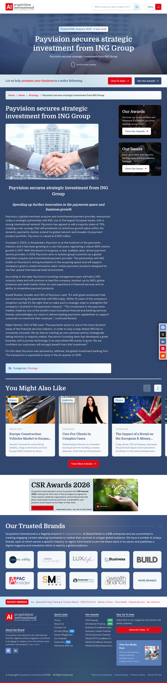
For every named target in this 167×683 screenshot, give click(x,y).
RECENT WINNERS (17, 601)
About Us (59, 623)
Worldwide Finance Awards (95, 623)
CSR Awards (91, 620)
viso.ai (128, 601)
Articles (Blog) (61, 631)
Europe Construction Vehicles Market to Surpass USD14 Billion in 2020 (29, 436)
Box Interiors (116, 601)
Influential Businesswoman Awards (99, 645)
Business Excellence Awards (99, 627)
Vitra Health (84, 601)
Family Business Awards (97, 634)
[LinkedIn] (163, 341)
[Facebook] (163, 327)
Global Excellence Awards (98, 641)
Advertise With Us (63, 645)
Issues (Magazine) (63, 634)
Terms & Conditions (101, 674)
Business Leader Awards (98, 631)
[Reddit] (163, 356)
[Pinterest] (163, 348)
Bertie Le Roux (68, 601)
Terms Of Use (154, 674)
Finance (13, 400)
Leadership (67, 400)
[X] (163, 334)
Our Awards (60, 638)
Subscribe (59, 641)
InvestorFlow (145, 601)
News (22, 95)
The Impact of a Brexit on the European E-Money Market (134, 436)
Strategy (34, 95)
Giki (135, 601)
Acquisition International (31, 674)
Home (11, 95)
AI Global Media (72, 533)
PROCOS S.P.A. (52, 601)
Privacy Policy (138, 674)
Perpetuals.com (100, 601)
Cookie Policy (121, 674)
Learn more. (34, 644)
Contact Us (60, 627)
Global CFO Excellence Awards (99, 638)
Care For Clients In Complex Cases (76, 436)
